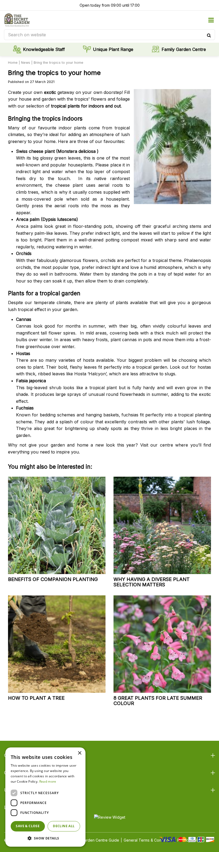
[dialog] (45, 797)
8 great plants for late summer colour (158, 700)
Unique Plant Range (113, 49)
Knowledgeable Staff (44, 49)
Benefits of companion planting (53, 579)
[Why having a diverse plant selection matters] (162, 525)
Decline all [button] (64, 826)
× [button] (79, 753)
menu (211, 20)
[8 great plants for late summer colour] (162, 644)
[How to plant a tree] (56, 644)
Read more (47, 781)
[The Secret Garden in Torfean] (17, 20)
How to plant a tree (36, 698)
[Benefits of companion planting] (56, 525)
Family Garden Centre (184, 49)
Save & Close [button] (28, 826)
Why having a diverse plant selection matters (152, 581)
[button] (45, 838)
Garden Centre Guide (100, 840)
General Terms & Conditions (148, 840)
